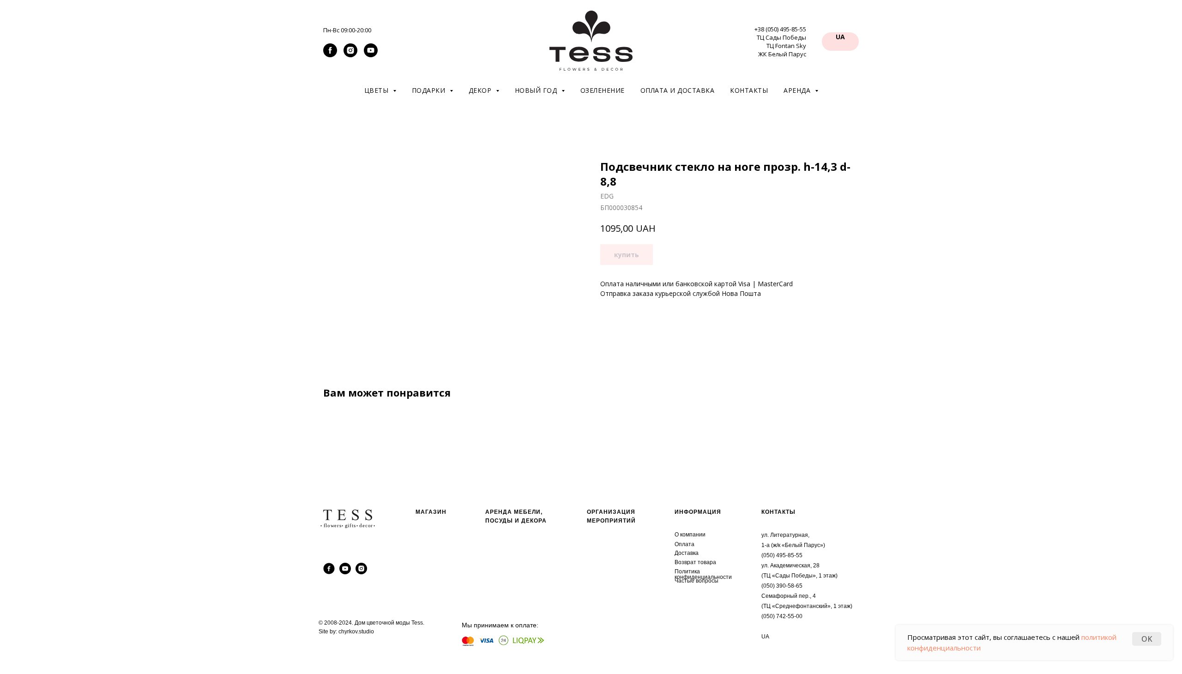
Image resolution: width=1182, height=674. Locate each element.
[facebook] (330, 55)
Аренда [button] (798, 90)
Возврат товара (695, 562)
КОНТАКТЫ (778, 512)
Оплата (684, 544)
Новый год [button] (537, 90)
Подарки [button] (429, 90)
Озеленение (602, 90)
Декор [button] (481, 90)
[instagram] (350, 55)
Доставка (687, 553)
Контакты (749, 90)
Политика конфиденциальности (703, 574)
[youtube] (371, 55)
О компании (690, 534)
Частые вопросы (696, 581)
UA (765, 636)
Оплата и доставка (677, 90)
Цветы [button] (377, 90)
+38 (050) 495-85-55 (780, 29)
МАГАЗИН (431, 512)
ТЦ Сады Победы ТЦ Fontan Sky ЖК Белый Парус (781, 45)
